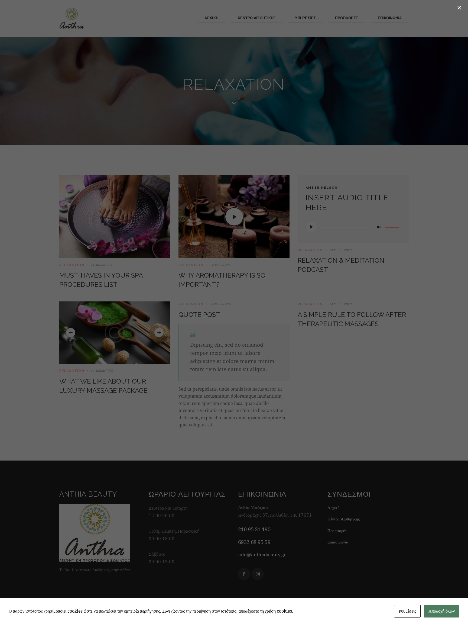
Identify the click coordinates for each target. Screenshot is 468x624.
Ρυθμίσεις (407, 611)
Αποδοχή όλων (441, 611)
